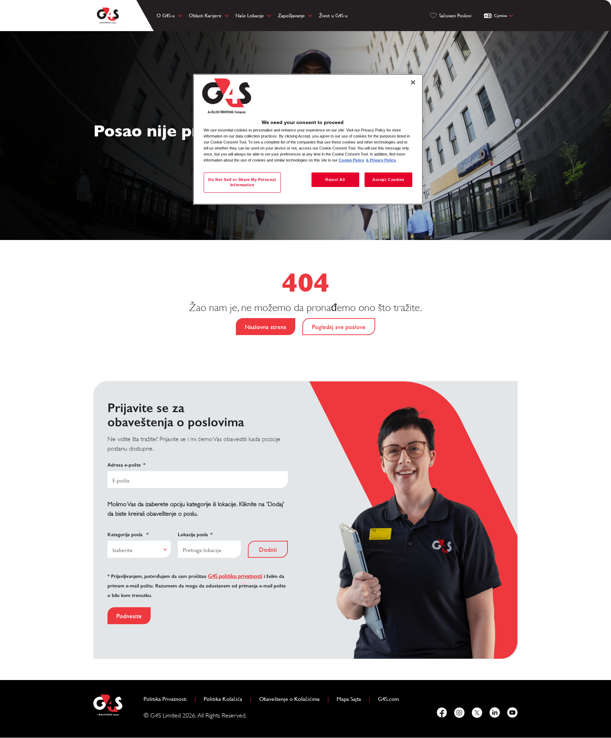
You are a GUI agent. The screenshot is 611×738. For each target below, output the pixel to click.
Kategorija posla (128, 535)
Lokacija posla (195, 535)
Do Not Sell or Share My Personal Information (242, 182)
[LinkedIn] (494, 712)
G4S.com (391, 699)
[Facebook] (441, 712)
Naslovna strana (265, 326)
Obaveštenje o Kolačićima (289, 699)
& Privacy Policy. (381, 160)
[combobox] (139, 549)
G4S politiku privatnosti (235, 576)
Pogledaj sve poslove (339, 326)
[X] (477, 712)
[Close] (413, 82)
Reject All (335, 179)
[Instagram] (459, 712)
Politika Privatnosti (168, 699)
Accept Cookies (388, 179)
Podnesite (129, 616)
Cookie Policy (351, 160)
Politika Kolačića (226, 699)
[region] (308, 139)
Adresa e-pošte (126, 465)
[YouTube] (512, 712)
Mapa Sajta (349, 699)
